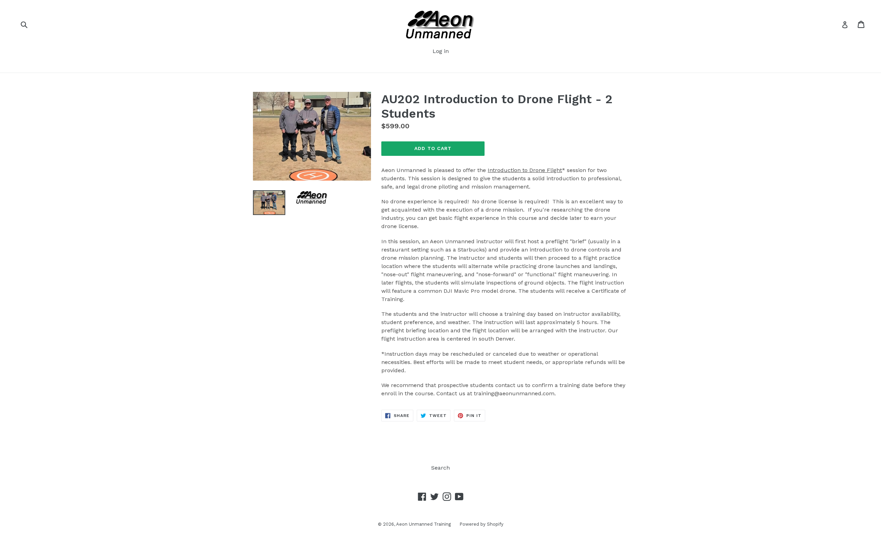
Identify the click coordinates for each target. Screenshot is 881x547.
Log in (441, 51)
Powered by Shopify (481, 524)
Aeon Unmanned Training (423, 524)
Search (440, 467)
